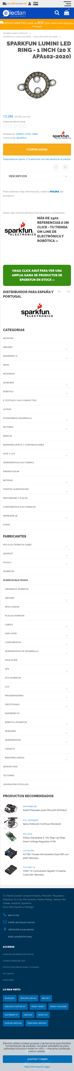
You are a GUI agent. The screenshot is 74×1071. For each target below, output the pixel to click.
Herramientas (13, 740)
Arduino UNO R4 (28, 998)
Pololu (7, 562)
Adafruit (8, 553)
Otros (6, 525)
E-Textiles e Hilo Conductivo (19, 400)
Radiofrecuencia (14, 758)
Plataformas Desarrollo (17, 418)
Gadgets (10, 749)
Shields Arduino (13, 1023)
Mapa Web (8, 980)
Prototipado (12, 704)
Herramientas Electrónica (18, 462)
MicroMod (9, 374)
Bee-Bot (46, 998)
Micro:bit (8, 338)
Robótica (8, 391)
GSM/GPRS (11, 633)
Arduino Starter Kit (15, 1007)
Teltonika (8, 775)
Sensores (8, 382)
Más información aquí (37, 1067)
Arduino (7, 347)
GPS (7, 669)
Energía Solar (11, 471)
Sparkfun (8, 571)
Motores (8, 427)
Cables (9, 624)
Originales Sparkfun (16, 589)
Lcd (7, 687)
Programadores (14, 695)
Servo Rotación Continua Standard (42, 824)
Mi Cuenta (8, 974)
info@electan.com (25, 923)
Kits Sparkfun (13, 678)
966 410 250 (13, 915)
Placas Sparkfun (14, 616)
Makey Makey (38, 1007)
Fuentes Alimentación (15, 489)
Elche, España (27, 930)
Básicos (7, 436)
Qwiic (6, 365)
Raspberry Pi (10, 356)
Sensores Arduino (37, 1023)
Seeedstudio (10, 766)
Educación (11, 660)
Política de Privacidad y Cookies (21, 967)
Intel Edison (12, 607)
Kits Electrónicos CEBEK (17, 545)
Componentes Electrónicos (19, 507)
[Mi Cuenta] (29, 4)
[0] (66, 13)
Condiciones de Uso (14, 961)
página (54, 191)
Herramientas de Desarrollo (21, 651)
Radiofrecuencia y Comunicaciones (23, 445)
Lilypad (7, 409)
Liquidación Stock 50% (16, 784)
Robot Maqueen (58, 1007)
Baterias (8, 480)
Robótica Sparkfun (16, 722)
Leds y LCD (9, 453)
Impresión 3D (10, 516)
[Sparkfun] (61, 139)
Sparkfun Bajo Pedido (15, 580)
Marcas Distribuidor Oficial (18, 954)
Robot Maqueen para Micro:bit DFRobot (45, 810)
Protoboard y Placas (15, 498)
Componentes (13, 642)
